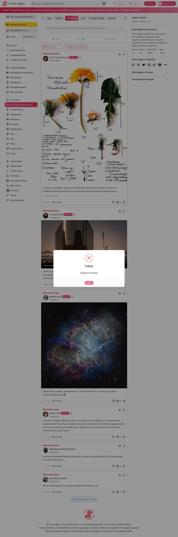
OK (89, 283)
